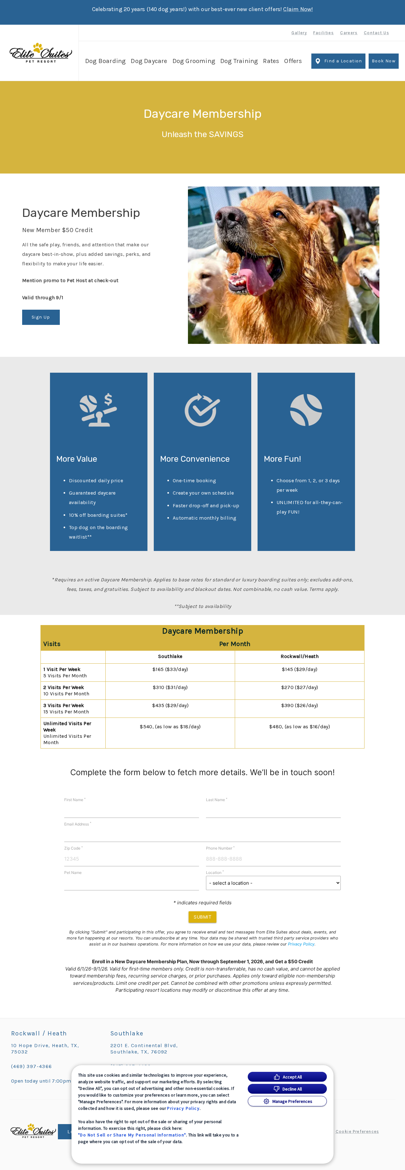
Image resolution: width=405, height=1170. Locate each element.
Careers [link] (349, 32)
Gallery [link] (299, 32)
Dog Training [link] (239, 61)
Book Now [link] (384, 61)
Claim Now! (298, 9)
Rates (271, 61)
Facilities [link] (323, 32)
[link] (40, 52)
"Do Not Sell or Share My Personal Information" (132, 1135)
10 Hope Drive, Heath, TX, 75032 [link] (45, 1048)
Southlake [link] (127, 1033)
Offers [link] (293, 61)
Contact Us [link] (376, 32)
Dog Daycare (149, 61)
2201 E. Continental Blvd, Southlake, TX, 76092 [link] (144, 1048)
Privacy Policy (183, 1108)
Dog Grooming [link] (193, 61)
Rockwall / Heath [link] (39, 1033)
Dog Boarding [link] (105, 61)
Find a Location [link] (343, 61)
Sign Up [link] (41, 317)
